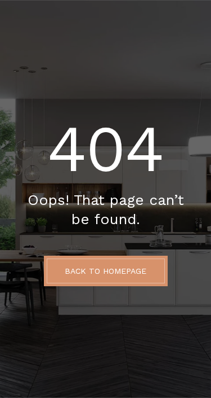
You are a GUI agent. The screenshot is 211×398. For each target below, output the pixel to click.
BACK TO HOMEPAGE (105, 270)
